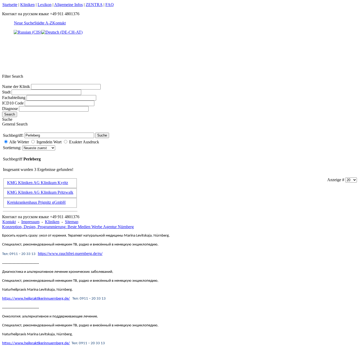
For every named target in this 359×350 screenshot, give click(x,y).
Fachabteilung (13, 97)
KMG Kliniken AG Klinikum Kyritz (37, 182)
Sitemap (71, 222)
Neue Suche (24, 23)
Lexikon (45, 4)
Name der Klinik (16, 86)
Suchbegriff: (13, 135)
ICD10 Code (13, 103)
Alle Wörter (19, 142)
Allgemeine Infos (68, 4)
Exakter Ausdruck (84, 142)
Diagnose (10, 108)
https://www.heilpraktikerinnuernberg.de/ (36, 299)
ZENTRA (94, 4)
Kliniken (27, 4)
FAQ (109, 4)
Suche (102, 135)
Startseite (9, 4)
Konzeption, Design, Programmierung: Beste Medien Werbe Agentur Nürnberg (68, 226)
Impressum (30, 222)
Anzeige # (336, 179)
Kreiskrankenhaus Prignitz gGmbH (36, 202)
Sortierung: (12, 147)
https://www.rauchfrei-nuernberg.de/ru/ (70, 253)
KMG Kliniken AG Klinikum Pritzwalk (40, 192)
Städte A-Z (43, 23)
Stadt (6, 92)
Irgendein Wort (49, 142)
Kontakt (59, 23)
